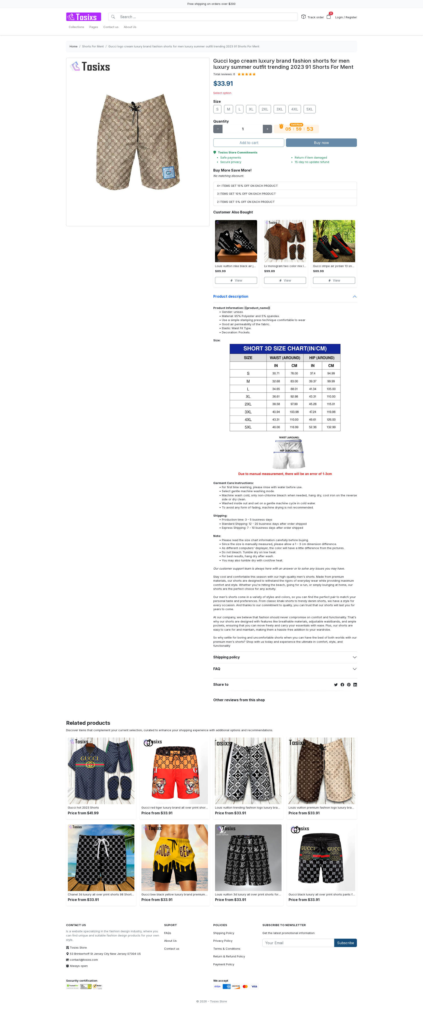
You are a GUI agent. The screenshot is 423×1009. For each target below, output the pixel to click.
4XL (294, 109)
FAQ (216, 669)
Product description (230, 296)
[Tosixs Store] (83, 16)
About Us (170, 940)
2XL (265, 109)
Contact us (171, 948)
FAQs (167, 933)
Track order (316, 17)
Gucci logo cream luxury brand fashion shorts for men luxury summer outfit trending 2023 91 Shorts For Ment (183, 46)
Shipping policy (226, 657)
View (238, 280)
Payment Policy (223, 964)
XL (251, 109)
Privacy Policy (222, 940)
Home (74, 46)
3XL (279, 109)
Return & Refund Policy (229, 956)
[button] (329, 16)
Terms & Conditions (226, 948)
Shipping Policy (223, 933)
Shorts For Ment (93, 46)
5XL (309, 109)
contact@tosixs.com (84, 959)
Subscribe (345, 943)
